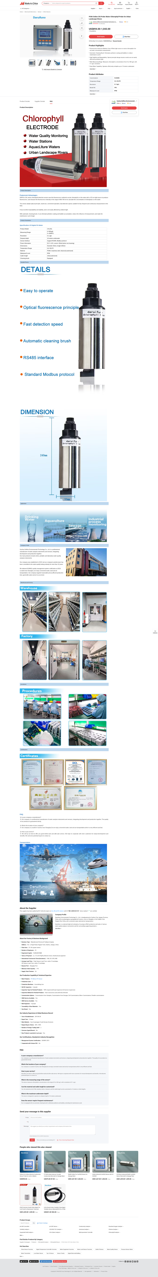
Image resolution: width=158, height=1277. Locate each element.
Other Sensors (46, 12)
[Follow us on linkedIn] (137, 1261)
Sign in (136, 4)
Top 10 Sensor (50, 1253)
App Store (24, 1261)
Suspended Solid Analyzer (26, 1232)
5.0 (119, 103)
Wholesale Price (88, 1266)
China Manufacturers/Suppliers (66, 1266)
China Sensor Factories (27, 1249)
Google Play (34, 1261)
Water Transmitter (25, 1253)
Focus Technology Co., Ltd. (67, 1271)
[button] (96, 3)
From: (27, 1117)
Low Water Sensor (38, 1253)
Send (32, 1140)
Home (21, 12)
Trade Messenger (46, 1261)
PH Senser (39, 979)
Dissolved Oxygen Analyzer (115, 1226)
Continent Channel (98, 1266)
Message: (26, 1126)
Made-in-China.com (72, 1268)
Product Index (107, 1266)
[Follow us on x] (128, 1261)
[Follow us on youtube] (132, 1261)
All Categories (25, 8)
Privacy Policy (104, 1271)
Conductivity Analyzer (84, 1226)
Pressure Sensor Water (127, 1249)
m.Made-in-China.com (83, 1268)
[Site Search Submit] (101, 3)
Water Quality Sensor (112, 1249)
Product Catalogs (43, 1223)
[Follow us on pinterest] (135, 1261)
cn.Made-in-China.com (94, 1268)
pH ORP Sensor (53, 1226)
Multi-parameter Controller (85, 1232)
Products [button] (46, 3)
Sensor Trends (60, 1253)
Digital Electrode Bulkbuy (74, 1253)
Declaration (96, 1271)
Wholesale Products (79, 1266)
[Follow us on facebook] (125, 1261)
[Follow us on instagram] (130, 1261)
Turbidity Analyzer (24, 1229)
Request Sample (117, 41)
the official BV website (57, 911)
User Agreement (88, 1271)
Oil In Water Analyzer (54, 1232)
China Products (53, 1266)
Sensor (39, 12)
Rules (137, 8)
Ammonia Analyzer (84, 1229)
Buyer (100, 8)
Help (109, 8)
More (21, 1256)
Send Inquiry (101, 36)
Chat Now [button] (127, 36)
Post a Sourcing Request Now (65, 1140)
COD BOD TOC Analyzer (55, 1229)
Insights (113, 1266)
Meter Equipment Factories (67, 1249)
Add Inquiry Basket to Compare (53, 69)
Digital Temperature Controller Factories (46, 1249)
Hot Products (46, 1266)
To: (28, 1122)
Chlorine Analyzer (113, 1229)
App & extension (118, 8)
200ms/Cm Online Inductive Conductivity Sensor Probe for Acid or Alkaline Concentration (30, 1176)
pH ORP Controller (24, 1226)
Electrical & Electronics (30, 12)
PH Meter (33, 979)
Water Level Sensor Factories (84, 1249)
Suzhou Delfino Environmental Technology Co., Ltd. (105, 22)
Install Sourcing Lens (60, 1261)
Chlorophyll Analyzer (114, 1232)
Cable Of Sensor (99, 1249)
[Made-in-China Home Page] (29, 3)
